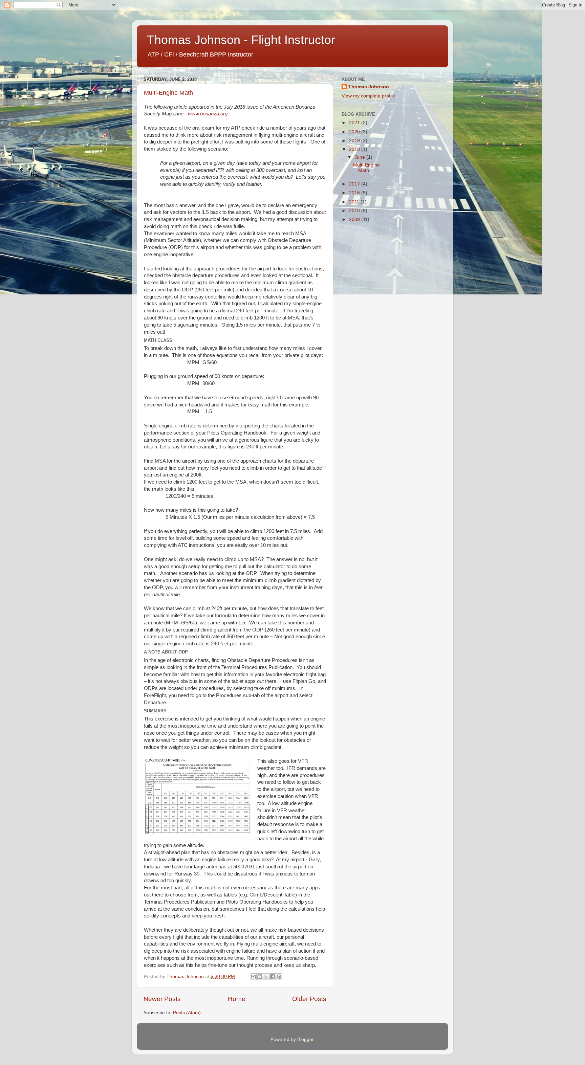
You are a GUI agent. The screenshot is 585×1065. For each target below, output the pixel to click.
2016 (355, 192)
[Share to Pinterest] (279, 976)
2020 (355, 131)
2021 (355, 122)
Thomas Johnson (368, 86)
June (360, 157)
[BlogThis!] (259, 976)
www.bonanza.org (208, 113)
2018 (355, 149)
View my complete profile (368, 95)
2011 (355, 201)
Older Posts (309, 998)
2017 (355, 183)
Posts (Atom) (187, 1012)
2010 (355, 210)
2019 (355, 140)
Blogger (305, 1039)
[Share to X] (266, 976)
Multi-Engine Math (168, 92)
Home (236, 998)
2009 (355, 219)
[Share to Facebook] (272, 976)
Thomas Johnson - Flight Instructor (241, 40)
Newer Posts (162, 998)
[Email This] (253, 976)
